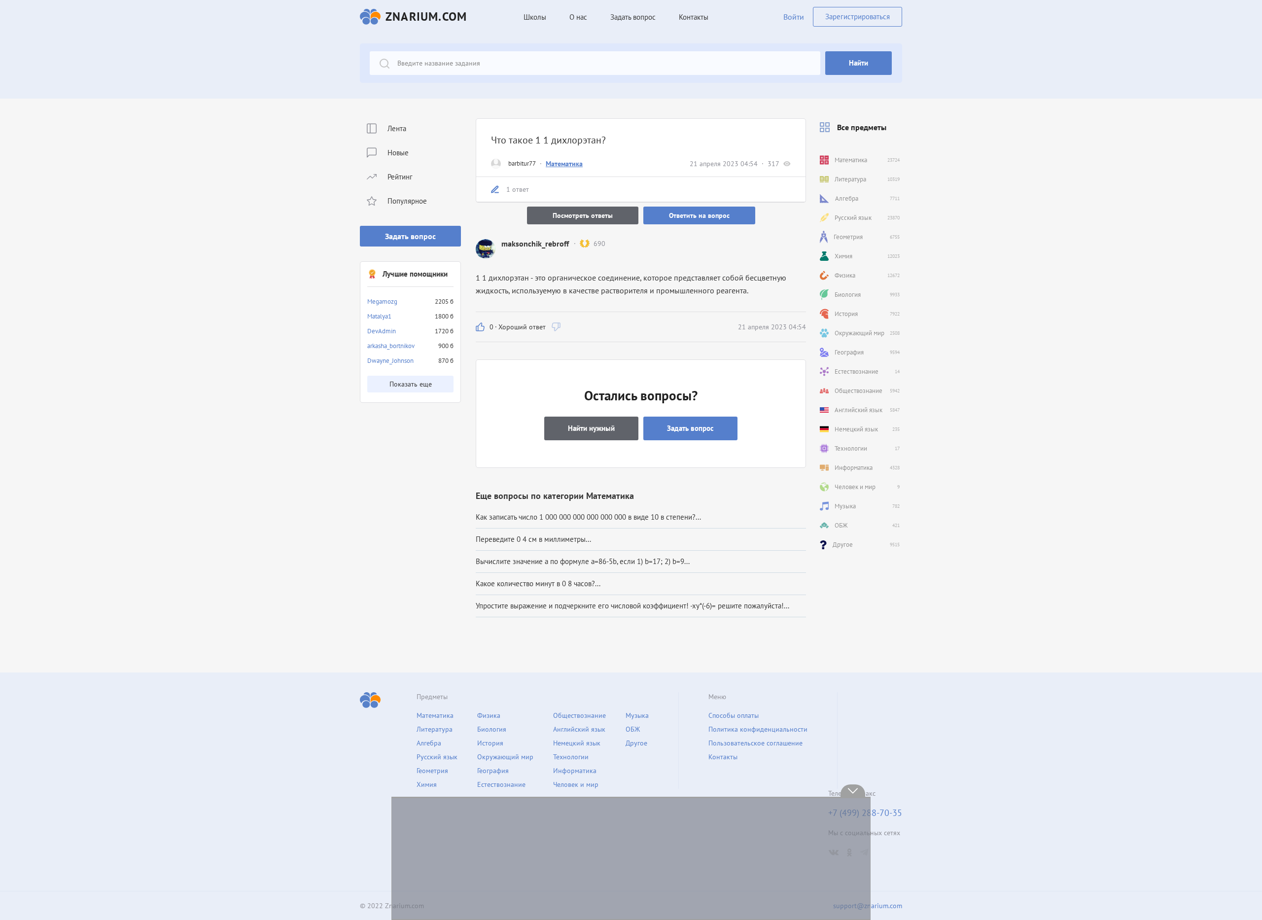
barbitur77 (522, 163)
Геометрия (432, 770)
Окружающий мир (505, 756)
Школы (535, 17)
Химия (427, 784)
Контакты (693, 17)
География (493, 770)
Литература (435, 729)
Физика (488, 715)
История (490, 743)
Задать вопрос (410, 236)
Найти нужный (591, 428)
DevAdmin (381, 331)
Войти (793, 17)
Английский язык (579, 729)
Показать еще (410, 384)
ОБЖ (633, 729)
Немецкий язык (576, 743)
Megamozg (382, 301)
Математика (564, 163)
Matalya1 (379, 316)
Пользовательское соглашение (755, 743)
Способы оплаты (733, 715)
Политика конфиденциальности (757, 729)
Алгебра (429, 743)
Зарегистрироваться (857, 16)
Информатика (574, 770)
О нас (578, 17)
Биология (491, 729)
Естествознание (501, 784)
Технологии (571, 756)
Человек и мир (575, 784)
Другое (636, 743)
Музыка (637, 715)
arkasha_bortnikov (391, 346)
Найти (858, 63)
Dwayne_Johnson (390, 360)
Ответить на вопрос (699, 215)
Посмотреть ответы (583, 215)
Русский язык (437, 756)
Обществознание (579, 715)
